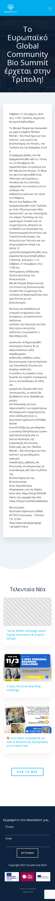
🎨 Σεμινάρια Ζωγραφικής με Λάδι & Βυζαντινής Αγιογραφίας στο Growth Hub (27, 741)
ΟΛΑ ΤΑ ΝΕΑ (27, 771)
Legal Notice (28, 892)
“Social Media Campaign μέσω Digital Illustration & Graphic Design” (26, 634)
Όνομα (9, 826)
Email (9, 838)
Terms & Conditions (28, 889)
